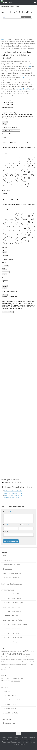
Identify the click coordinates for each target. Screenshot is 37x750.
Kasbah (30, 66)
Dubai (24, 654)
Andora (21, 651)
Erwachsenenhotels (9, 723)
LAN (6, 659)
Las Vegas (9, 659)
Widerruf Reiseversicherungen (12, 573)
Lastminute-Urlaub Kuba (10, 616)
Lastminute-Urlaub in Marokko (13, 491)
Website (5, 531)
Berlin (4, 653)
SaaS (10, 664)
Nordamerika (15, 661)
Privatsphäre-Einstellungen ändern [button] (11, 584)
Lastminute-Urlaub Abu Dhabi (13, 493)
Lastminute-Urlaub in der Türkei (12, 620)
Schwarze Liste (7, 569)
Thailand (20, 667)
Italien (20, 656)
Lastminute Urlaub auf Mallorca (12, 594)
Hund (17, 656)
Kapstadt (24, 656)
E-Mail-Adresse (24, 525)
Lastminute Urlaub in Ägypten (12, 598)
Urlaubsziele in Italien (9, 708)
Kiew (27, 656)
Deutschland (15, 653)
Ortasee (20, 661)
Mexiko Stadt (22, 659)
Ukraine (23, 667)
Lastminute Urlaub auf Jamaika (12, 642)
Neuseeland (9, 661)
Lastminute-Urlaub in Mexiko (11, 629)
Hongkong (11, 656)
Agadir (3, 39)
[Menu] (34, 2)
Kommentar (7, 512)
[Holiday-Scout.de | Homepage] (8, 2)
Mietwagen (27, 659)
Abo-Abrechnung (5, 651)
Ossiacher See (25, 661)
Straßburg (3, 667)
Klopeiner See (31, 656)
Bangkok (32, 651)
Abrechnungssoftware (14, 651)
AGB (4, 556)
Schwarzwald (19, 664)
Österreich (3, 669)
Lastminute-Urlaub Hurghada (13, 495)
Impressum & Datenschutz (11, 578)
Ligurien (13, 659)
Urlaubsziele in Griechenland (11, 700)
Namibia (5, 661)
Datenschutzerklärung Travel (11, 565)
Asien (26, 651)
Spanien (30, 664)
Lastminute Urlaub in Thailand (12, 611)
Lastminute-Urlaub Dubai (11, 498)
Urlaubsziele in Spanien (10, 704)
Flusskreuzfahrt (4, 656)
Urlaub (27, 667)
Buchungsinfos (7, 560)
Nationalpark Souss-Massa (23, 89)
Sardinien (13, 664)
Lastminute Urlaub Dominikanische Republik (16, 624)
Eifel (27, 654)
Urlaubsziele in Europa (9, 695)
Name (5, 525)
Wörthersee (31, 667)
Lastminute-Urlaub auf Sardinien (12, 637)
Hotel (14, 656)
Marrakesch (24, 77)
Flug (29, 654)
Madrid (17, 659)
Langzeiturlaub (15, 681)
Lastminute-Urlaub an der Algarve (13, 602)
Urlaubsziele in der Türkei (10, 713)
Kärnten (3, 659)
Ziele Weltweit (7, 691)
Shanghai (24, 664)
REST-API (6, 664)
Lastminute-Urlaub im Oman (11, 607)
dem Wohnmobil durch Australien (13, 678)
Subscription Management (12, 667)
